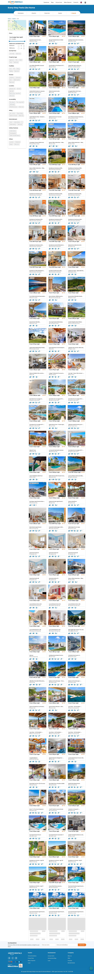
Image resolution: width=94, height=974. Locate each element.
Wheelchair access (13, 106)
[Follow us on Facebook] (9, 958)
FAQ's (69, 958)
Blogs (52, 2)
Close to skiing (20, 113)
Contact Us (75, 2)
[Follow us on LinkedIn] (16, 958)
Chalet (20, 60)
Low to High (12, 53)
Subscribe (82, 944)
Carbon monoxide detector (15, 135)
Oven (11, 79)
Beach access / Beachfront (15, 93)
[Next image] (45, 27)
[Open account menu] (84, 2)
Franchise (70, 960)
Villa (16, 60)
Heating (11, 71)
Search (74, 13)
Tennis (11, 122)
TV (22, 122)
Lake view (11, 91)
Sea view (19, 88)
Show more (16, 62)
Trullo (11, 62)
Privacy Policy (31, 958)
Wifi (14, 68)
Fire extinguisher (13, 133)
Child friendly (12, 104)
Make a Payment (67, 2)
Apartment (12, 60)
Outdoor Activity (13, 124)
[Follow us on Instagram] (12, 958)
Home (9, 18)
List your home (59, 2)
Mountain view (12, 88)
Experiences (46, 2)
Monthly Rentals (71, 962)
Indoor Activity (17, 122)
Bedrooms (11, 45)
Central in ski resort (13, 115)
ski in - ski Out (12, 113)
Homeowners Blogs (52, 958)
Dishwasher (18, 77)
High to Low (18, 53)
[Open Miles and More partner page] (13, 965)
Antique (11, 144)
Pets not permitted (20, 102)
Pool (10, 68)
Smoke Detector (13, 130)
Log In (29, 962)
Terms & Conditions (32, 955)
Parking (18, 68)
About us (70, 955)
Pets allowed (12, 102)
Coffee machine (17, 79)
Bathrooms (12, 48)
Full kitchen (12, 77)
